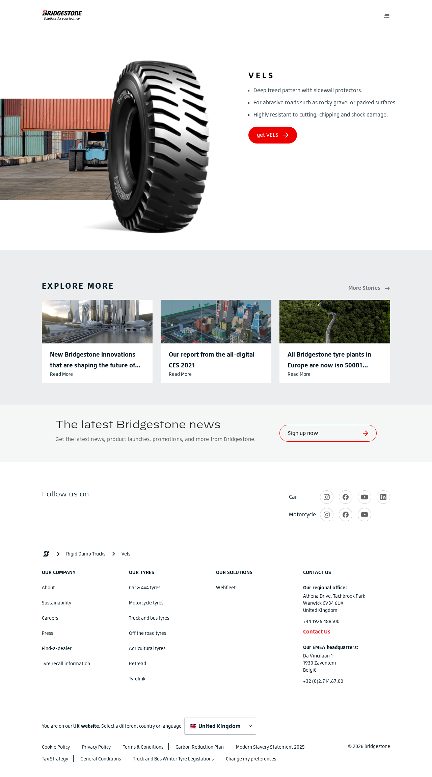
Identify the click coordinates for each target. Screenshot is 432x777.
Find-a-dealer (57, 648)
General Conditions (100, 758)
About (48, 587)
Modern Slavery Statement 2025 (270, 747)
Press (47, 633)
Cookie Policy (56, 747)
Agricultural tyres (147, 648)
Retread (137, 663)
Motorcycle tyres (146, 602)
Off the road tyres (147, 633)
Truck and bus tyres (149, 618)
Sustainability (56, 602)
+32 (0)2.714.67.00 (323, 681)
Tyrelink (137, 678)
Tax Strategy (55, 758)
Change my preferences (251, 758)
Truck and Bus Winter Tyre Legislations (173, 758)
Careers (50, 618)
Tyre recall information (66, 663)
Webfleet (226, 587)
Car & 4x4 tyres (144, 587)
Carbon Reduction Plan (200, 747)
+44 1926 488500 (321, 621)
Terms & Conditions (143, 747)
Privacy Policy (96, 747)
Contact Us (316, 631)
